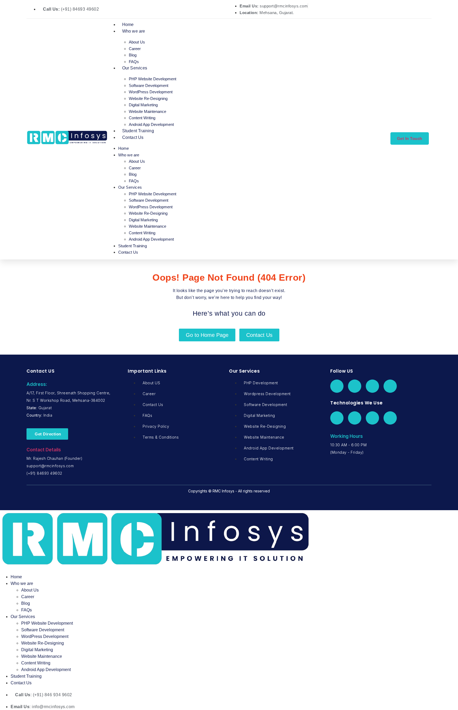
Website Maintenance (147, 111)
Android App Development (151, 124)
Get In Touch (409, 138)
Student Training (138, 131)
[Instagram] (390, 386)
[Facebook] (337, 386)
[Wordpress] (354, 418)
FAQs (134, 61)
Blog (132, 55)
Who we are (133, 31)
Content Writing (142, 118)
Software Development (148, 85)
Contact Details (44, 449)
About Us (137, 42)
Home (128, 24)
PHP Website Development (152, 79)
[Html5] (372, 418)
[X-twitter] (354, 386)
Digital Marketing (143, 105)
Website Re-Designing (148, 98)
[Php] (337, 418)
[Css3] (390, 418)
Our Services (134, 68)
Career (135, 48)
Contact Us (133, 137)
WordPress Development (151, 92)
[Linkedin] (372, 386)
